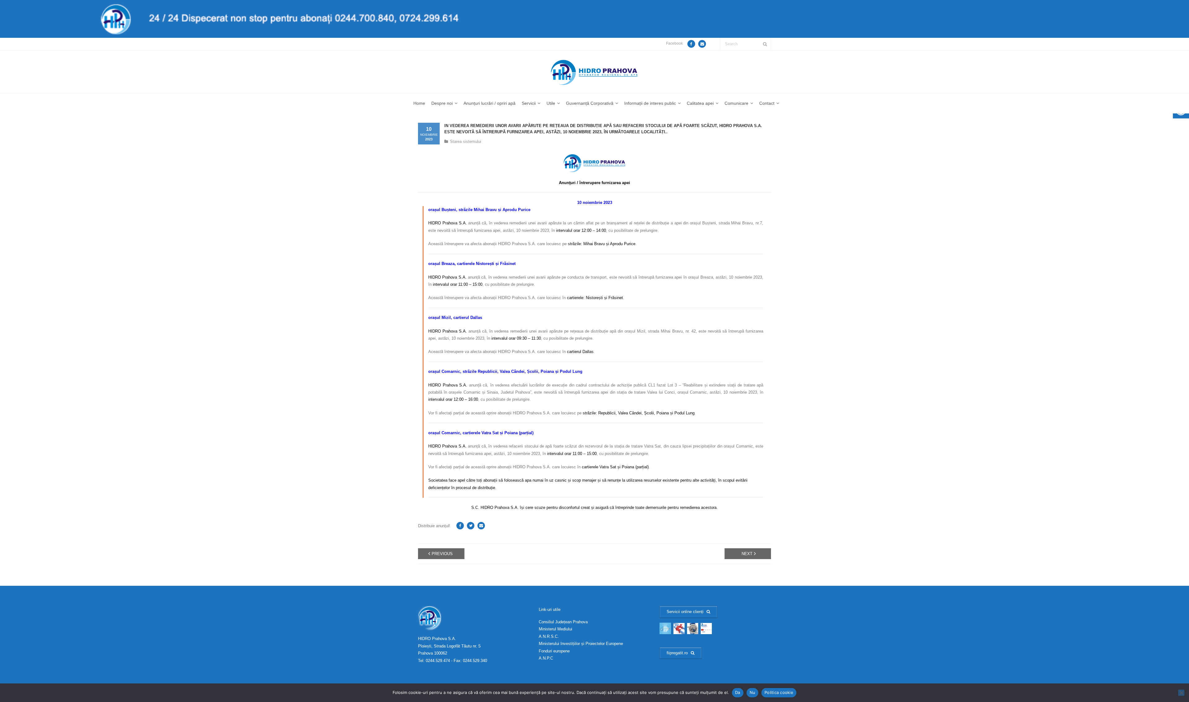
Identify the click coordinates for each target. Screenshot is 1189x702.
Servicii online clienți (685, 611)
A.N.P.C (546, 658)
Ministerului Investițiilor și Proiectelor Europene (581, 643)
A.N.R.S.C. (549, 636)
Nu (753, 692)
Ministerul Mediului (555, 629)
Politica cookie (778, 692)
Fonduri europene (554, 651)
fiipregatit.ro (677, 653)
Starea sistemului (465, 141)
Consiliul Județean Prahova (563, 622)
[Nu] (1181, 693)
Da (737, 692)
